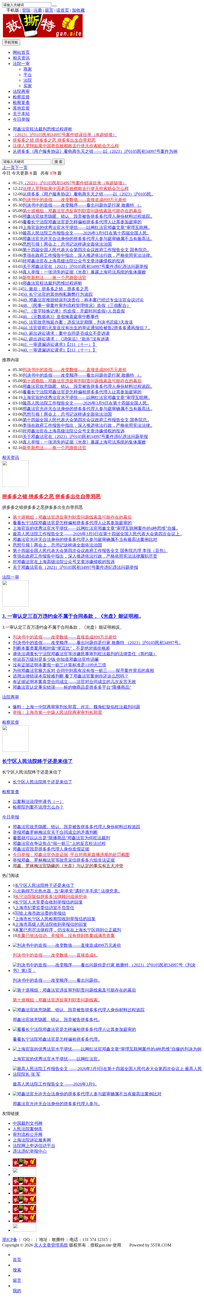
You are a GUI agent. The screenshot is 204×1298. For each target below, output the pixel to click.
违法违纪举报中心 (30, 1151)
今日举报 (21, 119)
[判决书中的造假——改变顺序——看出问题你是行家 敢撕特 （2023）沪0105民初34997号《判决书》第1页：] (107, 970)
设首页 (62, 10)
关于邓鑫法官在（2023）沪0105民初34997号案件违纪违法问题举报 (85, 266)
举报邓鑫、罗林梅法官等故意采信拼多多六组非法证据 (64, 860)
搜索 (17, 1270)
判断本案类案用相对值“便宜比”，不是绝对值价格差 (61, 648)
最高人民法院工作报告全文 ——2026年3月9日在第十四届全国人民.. (86, 233)
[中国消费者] (24, 1184)
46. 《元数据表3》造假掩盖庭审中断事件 (61, 316)
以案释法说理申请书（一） (38, 801)
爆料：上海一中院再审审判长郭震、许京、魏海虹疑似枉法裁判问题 (76, 707)
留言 (49, 10)
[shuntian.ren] (24, 1211)
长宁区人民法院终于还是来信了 (37, 761)
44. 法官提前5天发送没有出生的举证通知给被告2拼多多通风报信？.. (86, 327)
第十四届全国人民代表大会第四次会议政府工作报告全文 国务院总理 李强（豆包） (90, 550)
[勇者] (24, 1221)
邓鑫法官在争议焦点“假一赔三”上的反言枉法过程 (59, 843)
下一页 (21, 167)
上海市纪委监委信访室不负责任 (44, 907)
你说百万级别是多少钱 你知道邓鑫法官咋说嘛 (56, 659)
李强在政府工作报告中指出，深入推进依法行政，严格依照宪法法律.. (87, 255)
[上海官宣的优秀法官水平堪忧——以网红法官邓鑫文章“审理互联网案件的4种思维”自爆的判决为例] (107, 1049)
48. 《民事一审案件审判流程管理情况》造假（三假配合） (77, 305)
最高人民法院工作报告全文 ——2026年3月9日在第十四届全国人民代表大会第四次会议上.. (97, 534)
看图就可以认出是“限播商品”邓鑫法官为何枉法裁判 (61, 838)
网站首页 (21, 52)
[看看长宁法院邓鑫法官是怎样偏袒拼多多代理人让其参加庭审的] (74, 1029)
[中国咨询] (24, 1174)
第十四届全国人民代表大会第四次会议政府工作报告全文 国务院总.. (86, 250)
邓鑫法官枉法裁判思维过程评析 (42, 129)
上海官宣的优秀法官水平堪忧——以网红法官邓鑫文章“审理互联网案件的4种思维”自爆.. (95, 528)
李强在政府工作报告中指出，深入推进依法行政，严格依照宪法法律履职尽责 (85, 556)
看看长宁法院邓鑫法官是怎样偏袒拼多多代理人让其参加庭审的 (82, 222)
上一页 (8, 167)
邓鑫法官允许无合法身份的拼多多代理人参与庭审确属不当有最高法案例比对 (85, 539)
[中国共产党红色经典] (24, 1193)
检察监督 (21, 97)
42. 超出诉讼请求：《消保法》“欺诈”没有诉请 (66, 339)
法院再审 (21, 91)
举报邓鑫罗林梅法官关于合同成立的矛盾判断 (55, 832)
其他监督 (21, 108)
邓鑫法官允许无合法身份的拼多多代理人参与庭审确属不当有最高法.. (87, 238)
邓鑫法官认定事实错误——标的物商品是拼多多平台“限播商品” (72, 687)
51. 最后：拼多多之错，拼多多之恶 (55, 288)
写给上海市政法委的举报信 (40, 913)
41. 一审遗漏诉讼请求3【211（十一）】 (60, 344)
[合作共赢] (24, 1202)
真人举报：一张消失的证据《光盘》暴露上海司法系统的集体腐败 (84, 272)
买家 (27, 86)
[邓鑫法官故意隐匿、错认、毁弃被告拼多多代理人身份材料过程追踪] (78, 1010)
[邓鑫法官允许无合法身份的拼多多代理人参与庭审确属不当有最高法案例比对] (87, 1094)
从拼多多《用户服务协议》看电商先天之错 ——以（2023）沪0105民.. (88, 194)
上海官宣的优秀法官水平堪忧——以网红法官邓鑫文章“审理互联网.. (86, 227)
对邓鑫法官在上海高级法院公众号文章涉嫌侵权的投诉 (74, 261)
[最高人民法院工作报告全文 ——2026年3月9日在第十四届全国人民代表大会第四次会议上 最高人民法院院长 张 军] (107, 1074)
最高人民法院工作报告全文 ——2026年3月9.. (55, 1084)
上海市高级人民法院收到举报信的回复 (51, 924)
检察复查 (21, 102)
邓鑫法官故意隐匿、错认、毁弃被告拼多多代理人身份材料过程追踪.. (87, 216)
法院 (27, 80)
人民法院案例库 (27, 1129)
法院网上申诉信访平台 (34, 1145)
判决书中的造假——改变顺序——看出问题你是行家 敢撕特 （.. (82, 205)
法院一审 (21, 63)
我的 (17, 1290)
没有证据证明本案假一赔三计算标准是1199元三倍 (59, 665)
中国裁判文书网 (27, 1123)
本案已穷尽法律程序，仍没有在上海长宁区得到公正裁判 (68, 930)
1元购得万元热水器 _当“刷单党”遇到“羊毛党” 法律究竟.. (67, 891)
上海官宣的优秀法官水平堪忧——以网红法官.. (56, 1059)
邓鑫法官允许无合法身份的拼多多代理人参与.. (56, 1103)
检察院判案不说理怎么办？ (38, 807)
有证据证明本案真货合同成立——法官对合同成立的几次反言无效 (74, 681)
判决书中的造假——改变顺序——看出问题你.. (56, 980)
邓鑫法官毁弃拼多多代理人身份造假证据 (51, 849)
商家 (27, 69)
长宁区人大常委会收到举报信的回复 (49, 902)
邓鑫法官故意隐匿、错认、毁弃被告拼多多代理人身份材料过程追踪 (76, 826)
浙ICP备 (9, 1239)
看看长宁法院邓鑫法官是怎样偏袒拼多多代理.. (56, 1039)
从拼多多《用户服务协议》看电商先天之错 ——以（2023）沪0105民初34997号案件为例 (95, 151)
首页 (17, 1259)
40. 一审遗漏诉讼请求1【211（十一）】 (60, 350)
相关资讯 (21, 58)
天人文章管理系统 (51, 1245)
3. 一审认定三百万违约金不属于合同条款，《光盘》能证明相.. (71, 616)
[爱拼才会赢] (24, 1165)
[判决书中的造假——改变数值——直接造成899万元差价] (67, 945)
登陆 (26, 10)
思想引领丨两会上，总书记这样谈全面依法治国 (67, 244)
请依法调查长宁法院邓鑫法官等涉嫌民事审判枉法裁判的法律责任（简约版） (85, 654)
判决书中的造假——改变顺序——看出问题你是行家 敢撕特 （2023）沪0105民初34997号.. (97, 642)
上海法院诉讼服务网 (32, 1140)
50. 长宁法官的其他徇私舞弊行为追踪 (58, 294)
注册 (37, 10)
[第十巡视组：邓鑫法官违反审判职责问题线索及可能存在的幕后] (74, 990)
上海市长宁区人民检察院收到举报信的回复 (55, 919)
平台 (27, 74)
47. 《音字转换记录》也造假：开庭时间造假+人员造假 (74, 311)
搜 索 (58, 162)
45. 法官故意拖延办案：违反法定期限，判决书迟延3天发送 (78, 322)
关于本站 (21, 113)
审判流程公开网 (27, 1134)
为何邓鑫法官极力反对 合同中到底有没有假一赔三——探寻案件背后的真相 (83, 670)
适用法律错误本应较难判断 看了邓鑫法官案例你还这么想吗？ (71, 676)
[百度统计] (24, 1230)
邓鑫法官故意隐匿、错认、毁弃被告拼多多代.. (56, 1019)
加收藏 (78, 10)
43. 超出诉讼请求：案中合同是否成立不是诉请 (66, 333)
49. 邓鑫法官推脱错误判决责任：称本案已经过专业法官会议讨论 (83, 300)
